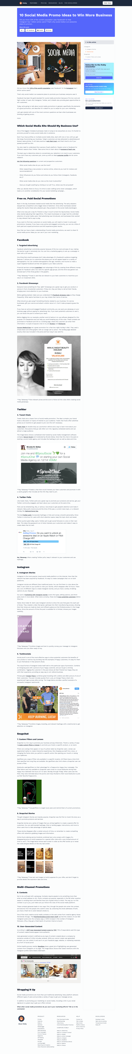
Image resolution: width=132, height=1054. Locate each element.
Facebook (31, 30)
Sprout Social (28, 437)
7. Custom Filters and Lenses (93, 57)
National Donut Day (31, 511)
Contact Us (79, 1019)
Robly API (98, 1024)
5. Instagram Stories (90, 49)
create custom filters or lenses (29, 745)
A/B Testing (40, 1037)
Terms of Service (80, 1026)
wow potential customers (67, 597)
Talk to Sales (79, 1021)
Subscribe (99, 77)
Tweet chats (21, 426)
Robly (24, 3)
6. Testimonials (89, 51)
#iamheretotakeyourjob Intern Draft (46, 916)
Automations (41, 1028)
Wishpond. (62, 323)
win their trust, (52, 141)
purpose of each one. (68, 149)
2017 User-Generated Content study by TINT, (42, 930)
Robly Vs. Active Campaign (64, 1036)
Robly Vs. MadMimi (62, 1039)
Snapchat (87, 54)
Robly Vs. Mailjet (61, 1034)
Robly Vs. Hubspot (61, 1038)
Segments (40, 1035)
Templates (40, 1039)
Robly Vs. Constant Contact (64, 1032)
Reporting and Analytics (44, 1045)
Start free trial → (99, 92)
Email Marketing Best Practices (65, 1024)
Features (40, 1021)
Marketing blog (61, 1021)
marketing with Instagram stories (36, 595)
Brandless (41, 946)
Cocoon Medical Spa (24, 327)
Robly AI (40, 1023)
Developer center (100, 1019)
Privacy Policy (79, 1028)
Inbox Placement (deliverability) (46, 1046)
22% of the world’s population (40, 88)
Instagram (70, 88)
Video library (60, 1023)
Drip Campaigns (42, 1032)
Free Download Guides (63, 1019)
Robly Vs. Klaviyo (61, 1045)
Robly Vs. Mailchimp (62, 1030)
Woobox (52, 323)
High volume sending (101, 1021)
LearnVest (38, 267)
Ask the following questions (26, 161)
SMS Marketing (42, 1030)
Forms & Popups (42, 1034)
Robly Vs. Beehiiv (61, 1043)
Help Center (79, 1023)
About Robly (22, 1024)
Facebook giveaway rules (61, 295)
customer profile (62, 155)
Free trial (107, 3)
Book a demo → (99, 108)
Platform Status (80, 1024)
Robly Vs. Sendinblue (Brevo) (64, 1041)
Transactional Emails (101, 1023)
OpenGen (40, 1024)
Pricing (39, 1019)
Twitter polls (27, 515)
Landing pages (41, 1043)
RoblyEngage (41, 1026)
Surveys (40, 1041)
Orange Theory (31, 676)
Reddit (41, 30)
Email (49, 30)
